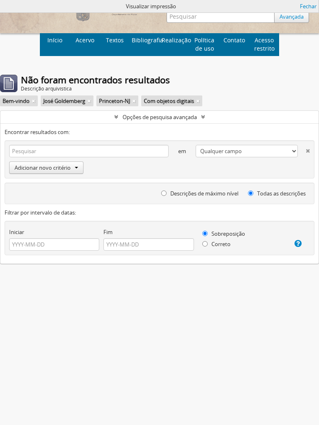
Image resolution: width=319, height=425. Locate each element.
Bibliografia (146, 40)
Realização (175, 40)
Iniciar (16, 232)
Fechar (308, 6)
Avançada (292, 16)
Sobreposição (227, 233)
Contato (234, 40)
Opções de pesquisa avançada (160, 117)
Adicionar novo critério (43, 167)
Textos (115, 40)
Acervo (85, 40)
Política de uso (204, 44)
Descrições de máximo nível (203, 193)
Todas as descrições (281, 193)
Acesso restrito (264, 44)
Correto (220, 244)
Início (54, 40)
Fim (108, 232)
